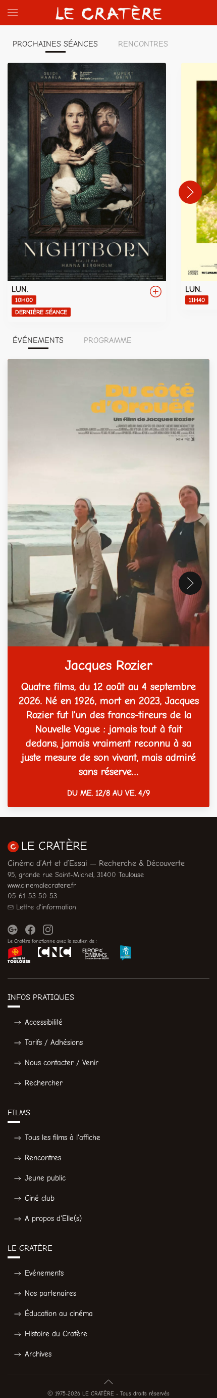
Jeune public (45, 1178)
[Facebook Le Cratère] (30, 930)
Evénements (44, 1273)
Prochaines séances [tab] (55, 44)
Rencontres (43, 1157)
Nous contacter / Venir (61, 1062)
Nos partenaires (50, 1293)
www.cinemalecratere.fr (42, 885)
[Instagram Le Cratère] (48, 930)
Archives (38, 1354)
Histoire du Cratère (56, 1333)
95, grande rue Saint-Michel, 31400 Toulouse (76, 874)
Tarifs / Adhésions (54, 1042)
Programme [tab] (108, 340)
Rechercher (44, 1082)
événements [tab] (38, 340)
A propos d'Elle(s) (53, 1218)
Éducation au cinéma (59, 1313)
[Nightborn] (87, 192)
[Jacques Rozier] (108, 583)
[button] (13, 13)
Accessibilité (44, 1022)
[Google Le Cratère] (13, 930)
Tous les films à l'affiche (62, 1137)
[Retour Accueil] (108, 13)
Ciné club (40, 1198)
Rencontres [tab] (143, 44)
